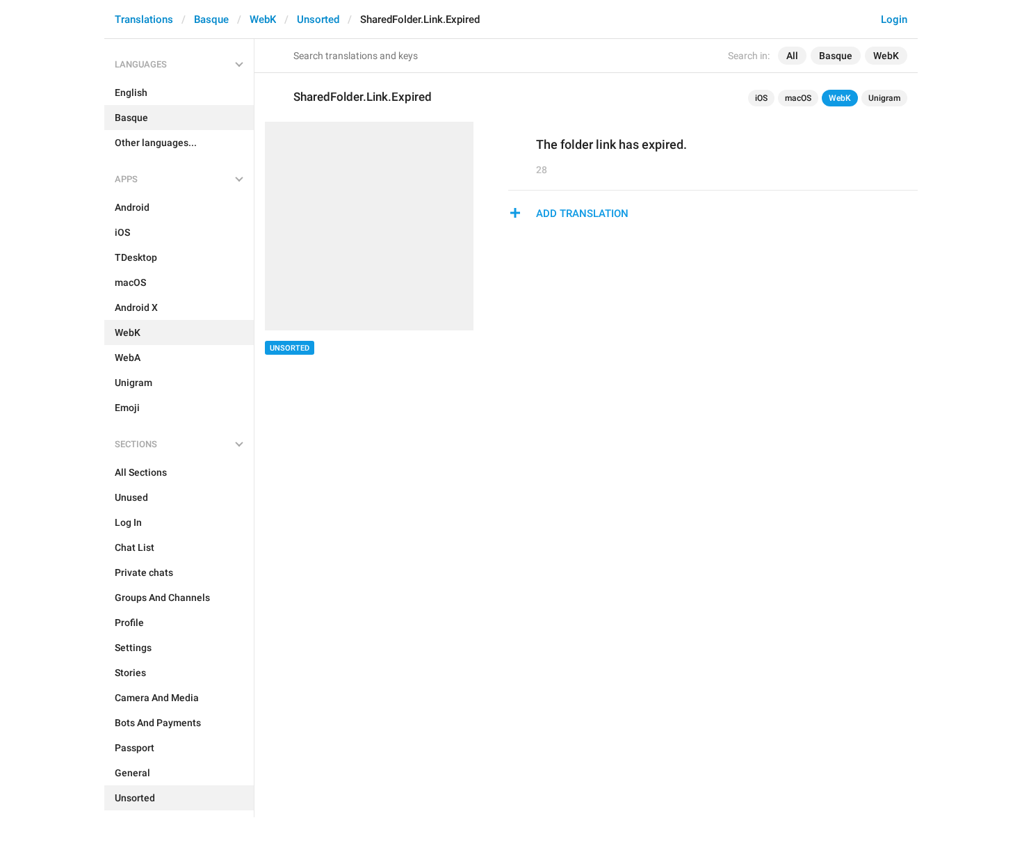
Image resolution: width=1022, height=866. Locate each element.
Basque (211, 19)
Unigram (884, 98)
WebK (263, 19)
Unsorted (318, 19)
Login (894, 19)
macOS (798, 98)
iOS (761, 98)
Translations (144, 19)
